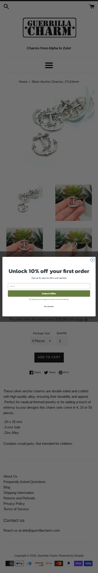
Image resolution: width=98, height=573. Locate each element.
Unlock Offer (49, 293)
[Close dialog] (92, 260)
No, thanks (49, 306)
